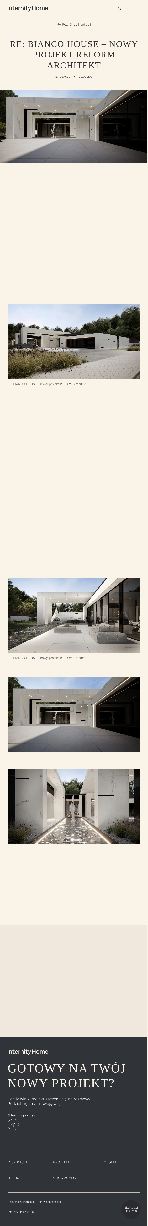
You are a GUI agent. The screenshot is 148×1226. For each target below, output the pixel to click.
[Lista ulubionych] (129, 8)
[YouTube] (44, 1149)
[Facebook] (18, 1149)
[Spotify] (27, 1149)
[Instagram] (10, 1149)
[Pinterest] (35, 1149)
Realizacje (62, 76)
